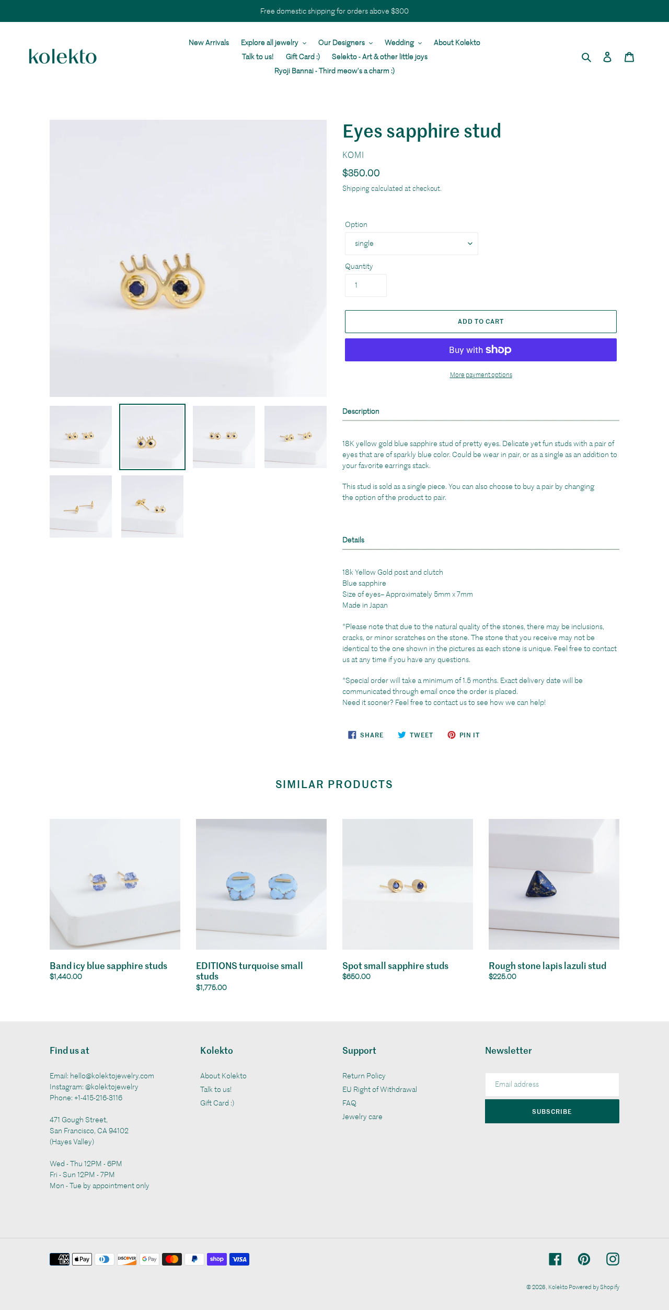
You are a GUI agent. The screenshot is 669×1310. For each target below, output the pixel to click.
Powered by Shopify (594, 1286)
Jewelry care (362, 1116)
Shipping (356, 188)
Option (356, 224)
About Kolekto (223, 1075)
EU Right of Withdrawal (379, 1089)
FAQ (349, 1103)
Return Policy (364, 1075)
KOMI (353, 154)
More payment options (481, 374)
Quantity (359, 266)
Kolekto (558, 1286)
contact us (450, 702)
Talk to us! (216, 1089)
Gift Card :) (217, 1103)
